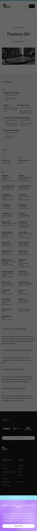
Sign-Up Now (18, 526)
